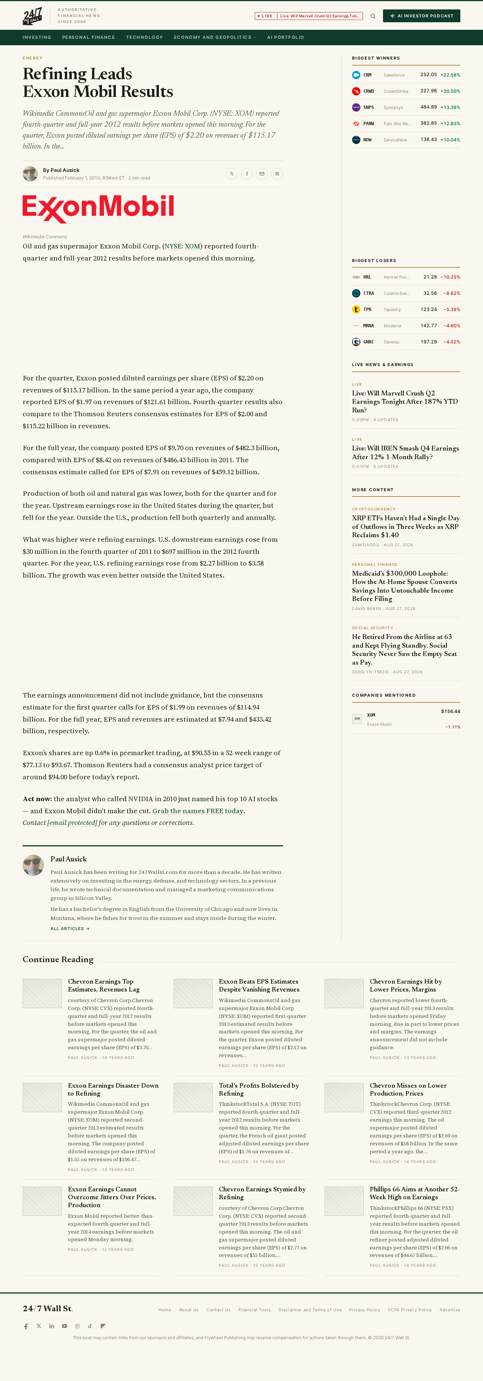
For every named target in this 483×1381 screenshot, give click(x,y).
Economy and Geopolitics (212, 37)
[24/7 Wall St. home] (32, 15)
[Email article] (262, 174)
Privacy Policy (364, 1309)
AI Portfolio (285, 37)
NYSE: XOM (182, 246)
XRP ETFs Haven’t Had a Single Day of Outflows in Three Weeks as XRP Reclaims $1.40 (406, 527)
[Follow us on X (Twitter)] (38, 1326)
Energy (33, 58)
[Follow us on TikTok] (90, 1326)
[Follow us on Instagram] (77, 1326)
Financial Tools (254, 1309)
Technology (144, 37)
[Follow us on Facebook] (26, 1326)
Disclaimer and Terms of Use (309, 1309)
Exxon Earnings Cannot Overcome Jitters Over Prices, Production (112, 1198)
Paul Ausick (65, 170)
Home (164, 1309)
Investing (37, 37)
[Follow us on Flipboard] (103, 1326)
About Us (189, 1309)
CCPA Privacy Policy (410, 1309)
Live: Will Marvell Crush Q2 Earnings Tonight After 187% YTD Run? (405, 402)
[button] (373, 16)
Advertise (450, 1309)
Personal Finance (88, 37)
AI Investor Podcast (426, 15)
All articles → (70, 928)
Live (312, 16)
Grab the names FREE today (197, 810)
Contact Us (218, 1309)
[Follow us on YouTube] (64, 1326)
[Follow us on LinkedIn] (51, 1326)
